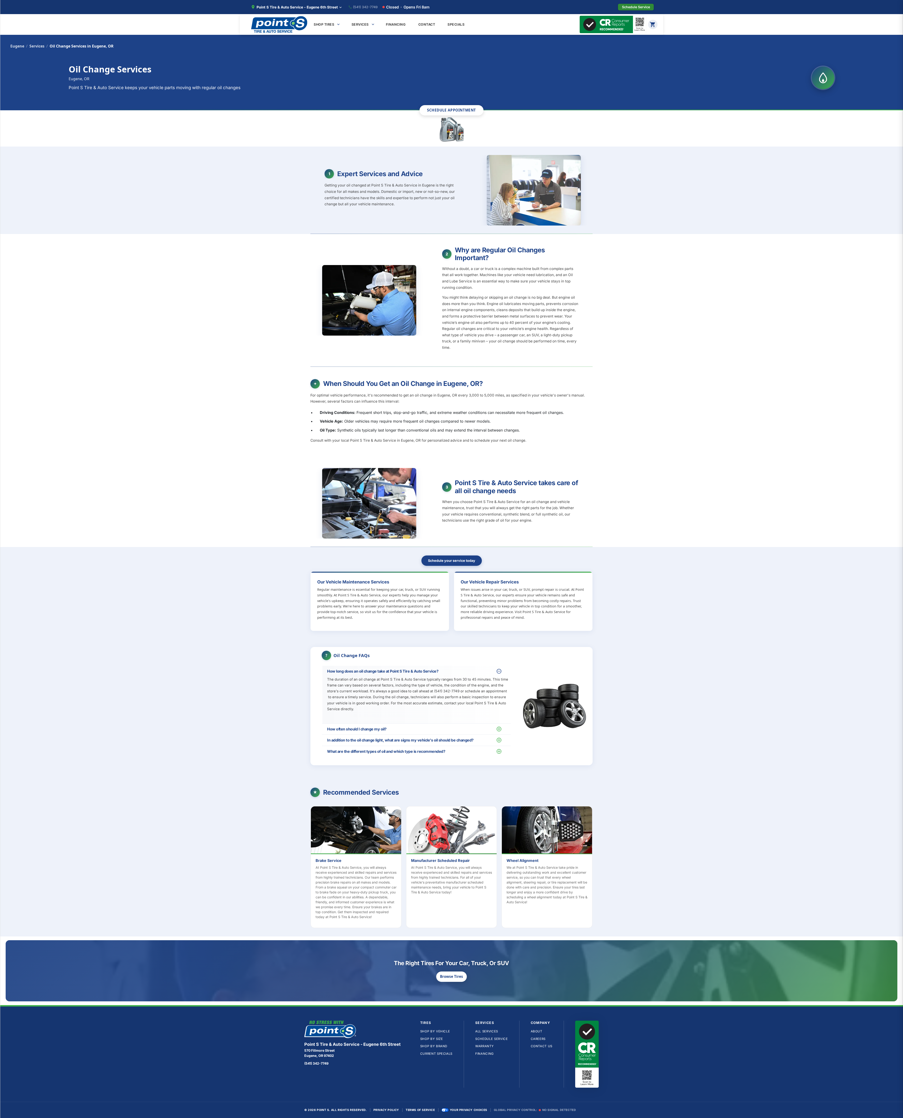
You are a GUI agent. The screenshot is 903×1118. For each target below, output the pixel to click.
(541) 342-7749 (365, 7)
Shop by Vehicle (435, 1031)
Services (36, 46)
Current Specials (436, 1053)
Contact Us (542, 1046)
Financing (484, 1053)
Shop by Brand (433, 1046)
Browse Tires (451, 976)
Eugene (17, 46)
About (536, 1031)
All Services (486, 1031)
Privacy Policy (386, 1110)
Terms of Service (420, 1110)
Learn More (358, 831)
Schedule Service (491, 1039)
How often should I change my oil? (357, 729)
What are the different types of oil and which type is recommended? (386, 751)
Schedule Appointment (451, 110)
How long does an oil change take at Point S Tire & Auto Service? (382, 671)
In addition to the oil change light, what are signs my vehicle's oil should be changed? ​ (400, 740)
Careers (538, 1039)
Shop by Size (431, 1039)
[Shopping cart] (652, 24)
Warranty (484, 1046)
